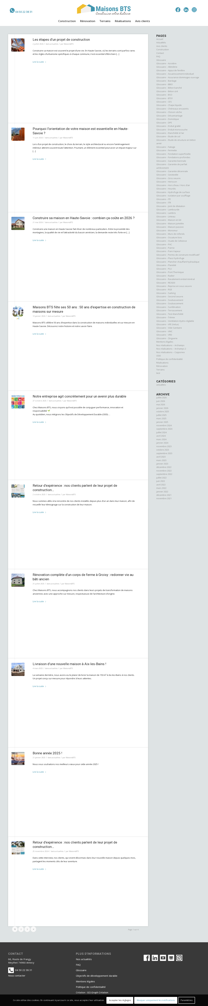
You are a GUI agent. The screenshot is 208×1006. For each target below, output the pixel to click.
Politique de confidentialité (169, 359)
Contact (160, 53)
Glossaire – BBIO (164, 84)
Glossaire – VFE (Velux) (167, 324)
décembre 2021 (163, 495)
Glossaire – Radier (165, 275)
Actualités (161, 42)
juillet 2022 (161, 477)
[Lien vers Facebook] (178, 9)
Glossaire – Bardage (166, 80)
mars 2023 (161, 460)
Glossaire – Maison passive (170, 226)
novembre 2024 (164, 425)
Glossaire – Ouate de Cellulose (171, 240)
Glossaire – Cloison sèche (169, 112)
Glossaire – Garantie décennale (172, 171)
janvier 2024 (162, 442)
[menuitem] (21, 10)
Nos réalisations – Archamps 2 (171, 348)
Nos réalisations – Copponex (170, 352)
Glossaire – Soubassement (169, 300)
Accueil (159, 39)
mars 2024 (161, 439)
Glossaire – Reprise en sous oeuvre (174, 286)
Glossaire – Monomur (167, 230)
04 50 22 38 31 (23, 12)
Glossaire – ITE (163, 199)
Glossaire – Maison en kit (168, 219)
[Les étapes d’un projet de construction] (18, 45)
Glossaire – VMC (164, 331)
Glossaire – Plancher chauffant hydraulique (177, 261)
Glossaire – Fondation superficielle (173, 153)
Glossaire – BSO (164, 94)
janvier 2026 (162, 408)
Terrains (160, 369)
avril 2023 (161, 456)
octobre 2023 (162, 449)
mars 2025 (161, 418)
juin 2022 (160, 481)
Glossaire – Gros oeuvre (168, 178)
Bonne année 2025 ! (47, 753)
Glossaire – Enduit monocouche (172, 129)
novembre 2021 (164, 498)
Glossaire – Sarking (166, 293)
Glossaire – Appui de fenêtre (170, 70)
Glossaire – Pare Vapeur (168, 251)
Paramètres (186, 1000)
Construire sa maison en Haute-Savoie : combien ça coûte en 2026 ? (84, 218)
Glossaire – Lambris (166, 212)
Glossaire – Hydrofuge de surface (173, 192)
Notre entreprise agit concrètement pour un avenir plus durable (79, 396)
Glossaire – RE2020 (165, 282)
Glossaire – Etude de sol (168, 136)
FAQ (158, 56)
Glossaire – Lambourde (167, 209)
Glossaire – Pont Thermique (170, 272)
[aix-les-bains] (18, 669)
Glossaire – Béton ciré (167, 91)
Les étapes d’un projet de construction (61, 40)
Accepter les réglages (120, 1000)
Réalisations (162, 362)
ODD (158, 355)
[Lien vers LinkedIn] (186, 9)
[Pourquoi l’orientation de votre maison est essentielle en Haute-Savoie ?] (18, 134)
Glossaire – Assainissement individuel (175, 73)
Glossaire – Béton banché (169, 87)
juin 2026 (160, 401)
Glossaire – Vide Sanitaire (169, 327)
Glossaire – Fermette (166, 150)
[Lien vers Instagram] (194, 9)
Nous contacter (16, 975)
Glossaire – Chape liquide (169, 105)
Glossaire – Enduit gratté (168, 126)
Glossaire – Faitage (165, 146)
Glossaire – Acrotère (166, 63)
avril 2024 (161, 435)
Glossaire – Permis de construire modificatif (177, 254)
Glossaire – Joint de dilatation (170, 206)
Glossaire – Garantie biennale (171, 160)
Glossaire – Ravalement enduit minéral (175, 279)
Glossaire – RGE (164, 289)
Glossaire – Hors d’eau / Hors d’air (173, 185)
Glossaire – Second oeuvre (169, 296)
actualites (54, 44)
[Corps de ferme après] (18, 580)
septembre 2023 (164, 453)
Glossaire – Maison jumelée (170, 223)
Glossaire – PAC (164, 244)
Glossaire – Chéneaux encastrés (172, 108)
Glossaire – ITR (163, 202)
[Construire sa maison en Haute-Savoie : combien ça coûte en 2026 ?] (18, 223)
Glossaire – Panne (165, 247)
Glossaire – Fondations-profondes (173, 157)
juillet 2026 (161, 397)
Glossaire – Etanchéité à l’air (170, 133)
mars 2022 (161, 488)
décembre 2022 (163, 467)
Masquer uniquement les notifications (156, 1000)
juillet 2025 (161, 415)
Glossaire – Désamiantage (169, 115)
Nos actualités (84, 959)
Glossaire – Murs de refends (170, 233)
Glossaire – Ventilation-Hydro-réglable (175, 320)
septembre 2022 (164, 474)
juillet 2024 (161, 432)
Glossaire (161, 60)
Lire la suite (38, 61)
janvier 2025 (162, 422)
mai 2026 (160, 404)
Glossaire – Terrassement (169, 310)
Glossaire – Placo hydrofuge (170, 258)
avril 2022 (161, 484)
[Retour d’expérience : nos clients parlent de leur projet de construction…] (18, 491)
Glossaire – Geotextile (167, 174)
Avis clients (161, 46)
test (158, 373)
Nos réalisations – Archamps (170, 345)
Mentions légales (164, 341)
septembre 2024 (164, 428)
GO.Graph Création (97, 992)
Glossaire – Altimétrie (166, 66)
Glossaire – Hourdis (166, 188)
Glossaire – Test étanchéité (169, 314)
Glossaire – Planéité (166, 265)
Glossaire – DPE (164, 122)
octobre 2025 (162, 411)
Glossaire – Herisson (166, 181)
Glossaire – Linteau (165, 216)
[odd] (18, 401)
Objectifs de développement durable (96, 975)
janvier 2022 (162, 491)
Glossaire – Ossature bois (169, 237)
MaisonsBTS (68, 44)
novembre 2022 (164, 470)
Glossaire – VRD (164, 334)
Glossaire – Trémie (165, 317)
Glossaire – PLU (164, 268)
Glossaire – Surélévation (168, 307)
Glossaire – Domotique (167, 119)
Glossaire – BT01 (164, 98)
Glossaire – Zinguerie (166, 338)
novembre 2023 (164, 446)
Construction (162, 49)
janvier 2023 (162, 463)
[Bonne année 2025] (18, 758)
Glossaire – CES (164, 101)
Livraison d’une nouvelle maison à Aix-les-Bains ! (69, 664)
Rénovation (162, 366)
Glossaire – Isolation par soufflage (173, 195)
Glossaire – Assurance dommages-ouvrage (177, 77)
